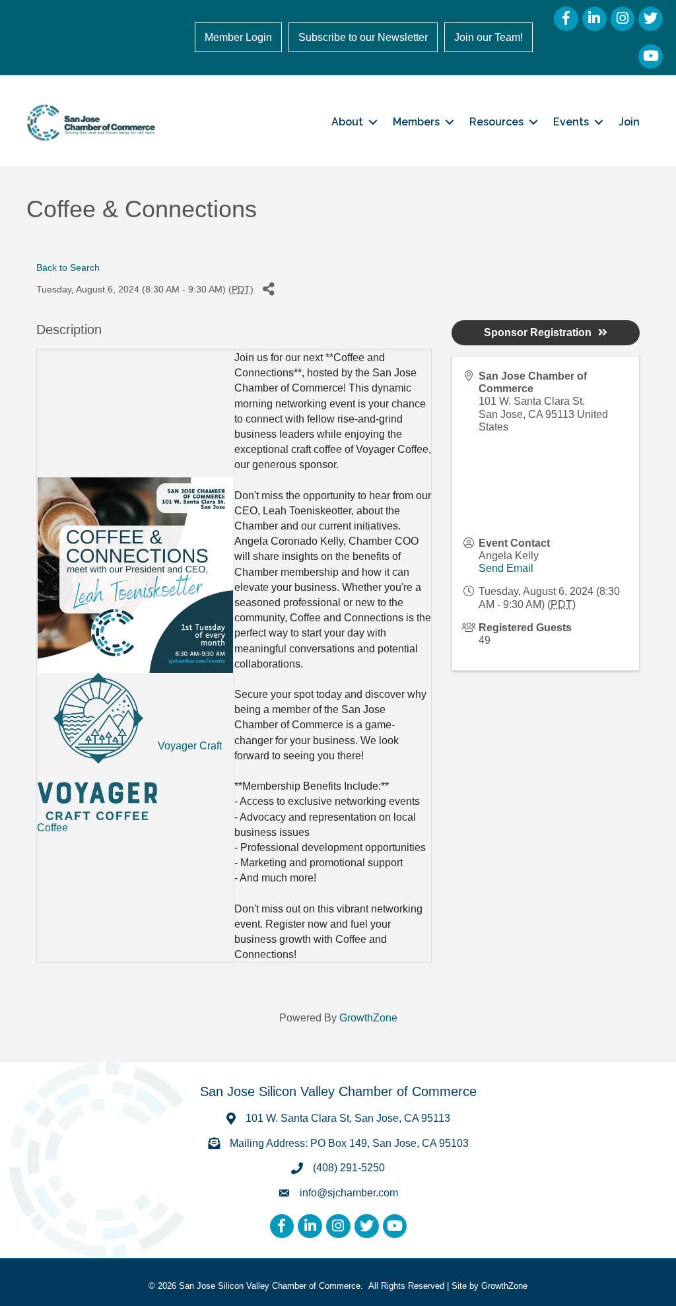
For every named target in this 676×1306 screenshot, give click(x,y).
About (347, 122)
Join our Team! (488, 37)
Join (629, 122)
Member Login (238, 37)
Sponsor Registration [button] (538, 332)
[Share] (268, 289)
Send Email (506, 568)
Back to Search (68, 267)
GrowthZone (368, 1017)
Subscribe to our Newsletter (363, 37)
